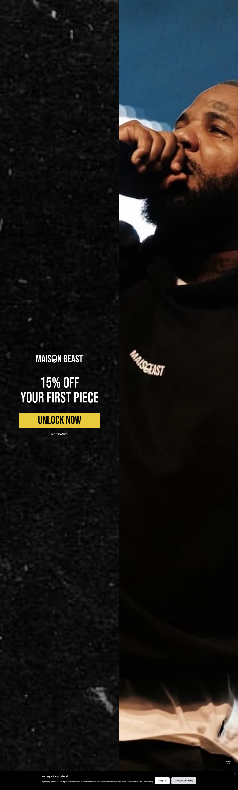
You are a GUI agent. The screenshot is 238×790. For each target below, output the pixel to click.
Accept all (162, 780)
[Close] (235, 774)
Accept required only (183, 780)
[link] (59, 359)
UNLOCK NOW (59, 420)
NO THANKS (59, 434)
